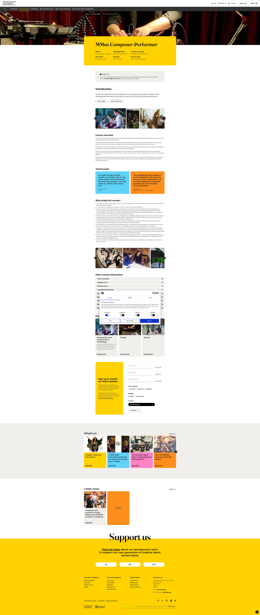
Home (87, 14)
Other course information (62, 9)
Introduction (14, 9)
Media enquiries (134, 584)
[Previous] (95, 118)
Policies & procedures (112, 600)
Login (214, 3)
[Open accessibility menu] (257, 612)
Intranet (86, 587)
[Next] (164, 118)
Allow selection (130, 320)
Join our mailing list (135, 587)
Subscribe (133, 410)
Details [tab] (130, 297)
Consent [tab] (110, 297)
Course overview (24, 9)
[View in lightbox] (110, 118)
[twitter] (162, 600)
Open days (110, 584)
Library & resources (89, 580)
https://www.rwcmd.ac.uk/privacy (105, 398)
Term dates (87, 582)
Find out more (111, 549)
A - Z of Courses (95, 14)
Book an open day (116, 101)
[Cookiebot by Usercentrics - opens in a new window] (153, 293)
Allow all (149, 320)
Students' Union (88, 584)
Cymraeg (232, 3)
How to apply (101, 101)
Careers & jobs (134, 582)
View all (118, 508)
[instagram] (167, 600)
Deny (110, 320)
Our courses (110, 580)
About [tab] (150, 297)
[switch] (122, 315)
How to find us (134, 580)
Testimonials (34, 9)
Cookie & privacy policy (90, 600)
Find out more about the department (83, 9)
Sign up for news (111, 589)
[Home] (9, 3)
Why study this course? (47, 9)
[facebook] (158, 600)
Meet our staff (111, 587)
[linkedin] (171, 600)
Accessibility (101, 600)
